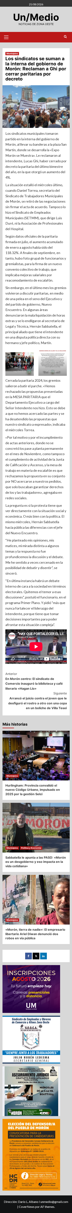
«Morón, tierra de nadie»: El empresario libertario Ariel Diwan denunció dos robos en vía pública (35, 934)
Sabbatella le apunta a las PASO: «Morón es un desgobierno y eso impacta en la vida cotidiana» (35, 862)
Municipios (12, 53)
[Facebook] (28, 956)
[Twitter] (36, 956)
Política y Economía (31, 848)
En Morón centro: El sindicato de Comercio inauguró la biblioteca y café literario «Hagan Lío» (34, 681)
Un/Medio (36, 17)
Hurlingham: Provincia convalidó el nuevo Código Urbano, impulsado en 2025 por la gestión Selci (32, 789)
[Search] (65, 36)
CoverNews (27, 1206)
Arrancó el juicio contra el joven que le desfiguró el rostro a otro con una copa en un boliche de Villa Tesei (37, 700)
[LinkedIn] (43, 956)
